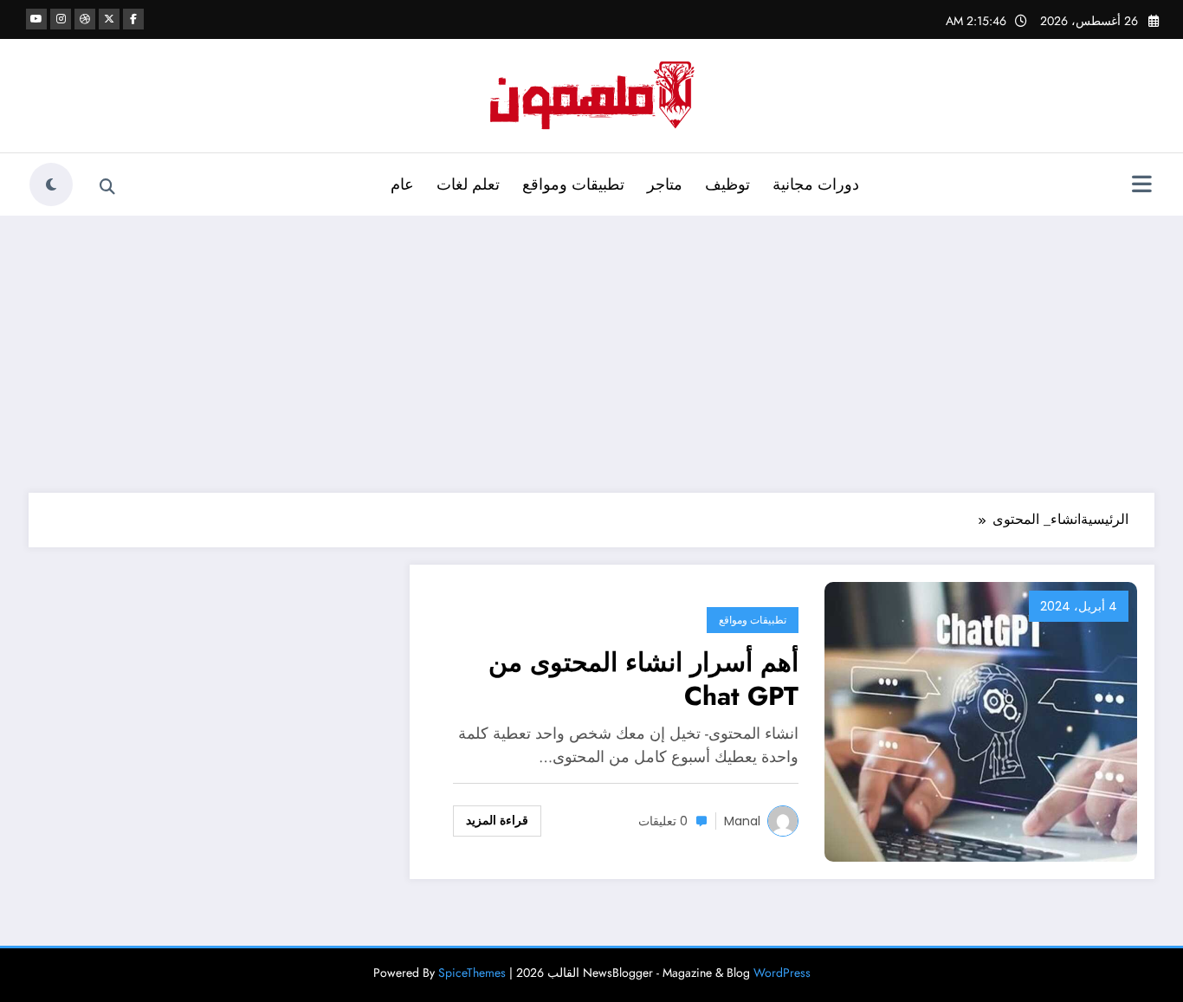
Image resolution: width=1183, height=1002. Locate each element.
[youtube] (36, 19)
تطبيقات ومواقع (573, 184)
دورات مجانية (816, 184)
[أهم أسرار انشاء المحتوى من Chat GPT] (980, 720)
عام (402, 184)
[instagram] (60, 19)
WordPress (782, 972)
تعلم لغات (468, 184)
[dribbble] (84, 19)
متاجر (664, 184)
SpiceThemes (472, 972)
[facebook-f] (133, 19)
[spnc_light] (51, 184)
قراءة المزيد (497, 820)
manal (742, 821)
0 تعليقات (663, 821)
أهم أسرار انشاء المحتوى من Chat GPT (643, 679)
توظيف (727, 184)
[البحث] (107, 187)
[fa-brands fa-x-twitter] (109, 19)
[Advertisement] (591, 354)
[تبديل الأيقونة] (1141, 186)
